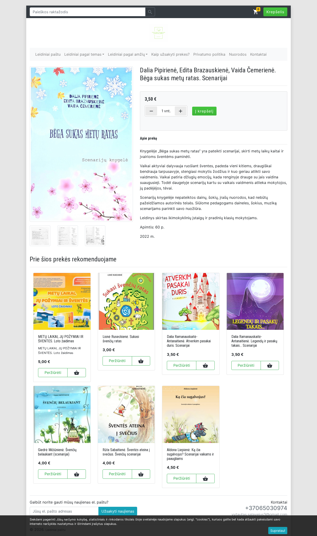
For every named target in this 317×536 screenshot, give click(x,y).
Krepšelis (275, 12)
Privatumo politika (209, 54)
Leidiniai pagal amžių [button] (126, 54)
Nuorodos (237, 54)
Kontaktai (258, 54)
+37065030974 (266, 508)
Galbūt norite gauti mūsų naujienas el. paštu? (69, 502)
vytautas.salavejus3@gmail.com (259, 514)
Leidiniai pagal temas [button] (82, 54)
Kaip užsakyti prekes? (170, 54)
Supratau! (277, 531)
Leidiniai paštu (48, 54)
